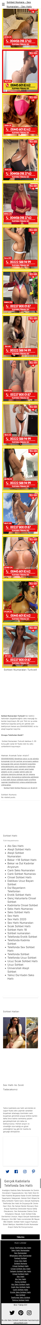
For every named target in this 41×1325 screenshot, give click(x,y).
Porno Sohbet (20, 1282)
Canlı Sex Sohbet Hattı (20, 1287)
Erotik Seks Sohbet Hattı (20, 1292)
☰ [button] (3, 4)
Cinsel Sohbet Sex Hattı (20, 1269)
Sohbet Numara (20, 1263)
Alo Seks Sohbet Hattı (20, 1284)
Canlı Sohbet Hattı (20, 1290)
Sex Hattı (20, 1276)
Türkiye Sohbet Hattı (20, 1300)
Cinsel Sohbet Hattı (20, 1266)
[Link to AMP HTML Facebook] (16, 1172)
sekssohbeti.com (20, 1323)
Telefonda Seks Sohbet (20, 1297)
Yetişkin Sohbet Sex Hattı (20, 1271)
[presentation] (34, 1033)
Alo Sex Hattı (20, 1279)
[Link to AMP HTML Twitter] (7, 1172)
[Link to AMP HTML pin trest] (33, 1172)
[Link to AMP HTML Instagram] (25, 1172)
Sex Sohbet (20, 1295)
